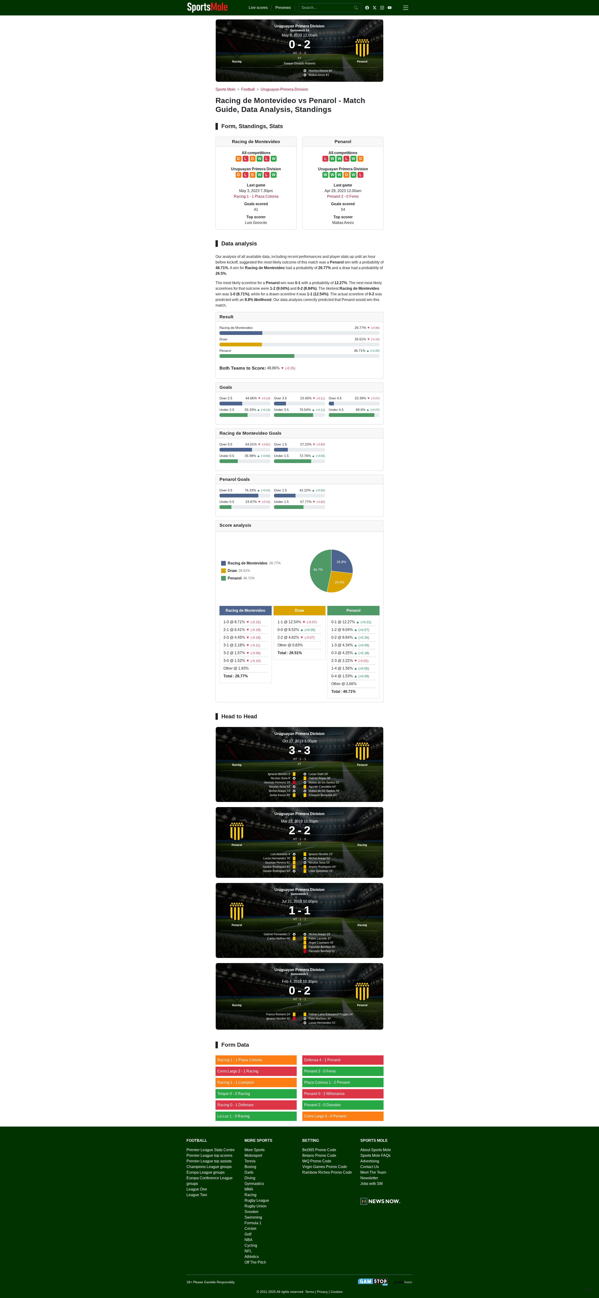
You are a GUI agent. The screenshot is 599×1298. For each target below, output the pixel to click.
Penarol (362, 61)
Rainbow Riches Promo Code (327, 1172)
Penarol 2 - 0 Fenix (343, 196)
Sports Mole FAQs (375, 1155)
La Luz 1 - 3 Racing (233, 1116)
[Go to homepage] (207, 7)
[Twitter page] (374, 8)
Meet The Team (373, 1172)
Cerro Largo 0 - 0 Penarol (325, 1116)
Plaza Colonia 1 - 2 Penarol (327, 1082)
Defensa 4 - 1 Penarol (322, 1060)
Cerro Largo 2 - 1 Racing (237, 1071)
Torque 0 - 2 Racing (233, 1094)
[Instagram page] (382, 8)
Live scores (258, 8)
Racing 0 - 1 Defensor (235, 1105)
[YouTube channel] (389, 8)
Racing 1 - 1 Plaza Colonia (256, 196)
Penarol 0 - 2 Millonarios (324, 1094)
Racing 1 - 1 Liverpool (235, 1082)
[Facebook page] (367, 8)
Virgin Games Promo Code (324, 1167)
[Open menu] (406, 7)
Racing (236, 61)
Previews (283, 8)
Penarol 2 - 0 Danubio (322, 1105)
